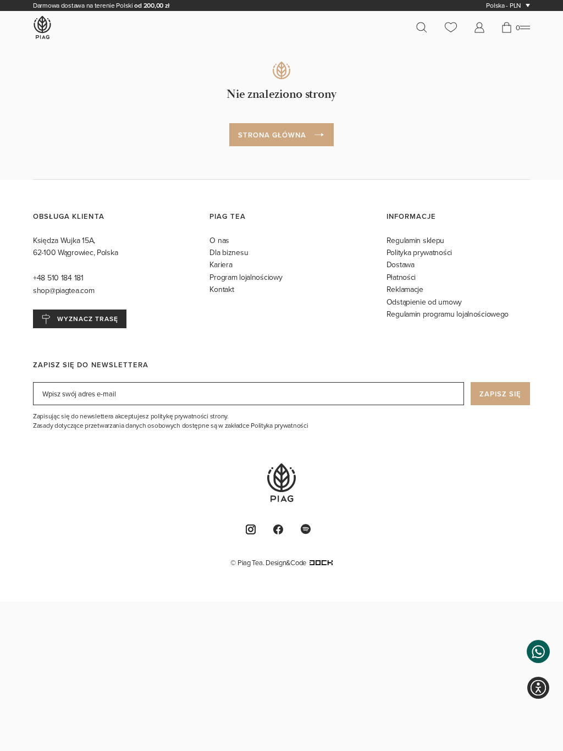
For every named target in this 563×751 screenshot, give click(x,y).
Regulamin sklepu (416, 240)
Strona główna (272, 135)
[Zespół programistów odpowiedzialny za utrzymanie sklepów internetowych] (321, 562)
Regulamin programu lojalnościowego (448, 313)
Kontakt (221, 289)
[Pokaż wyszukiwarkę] (426, 27)
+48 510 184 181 (59, 277)
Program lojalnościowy (245, 277)
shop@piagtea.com (64, 290)
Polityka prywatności (419, 252)
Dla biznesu (228, 252)
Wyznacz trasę (87, 318)
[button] (538, 651)
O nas (219, 240)
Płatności (401, 277)
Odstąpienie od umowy (424, 301)
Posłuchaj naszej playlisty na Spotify (309, 529)
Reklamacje (405, 289)
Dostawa (401, 264)
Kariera (220, 264)
